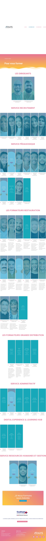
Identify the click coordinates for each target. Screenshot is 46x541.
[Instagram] (40, 537)
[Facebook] (34, 537)
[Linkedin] (37, 537)
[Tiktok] (43, 537)
